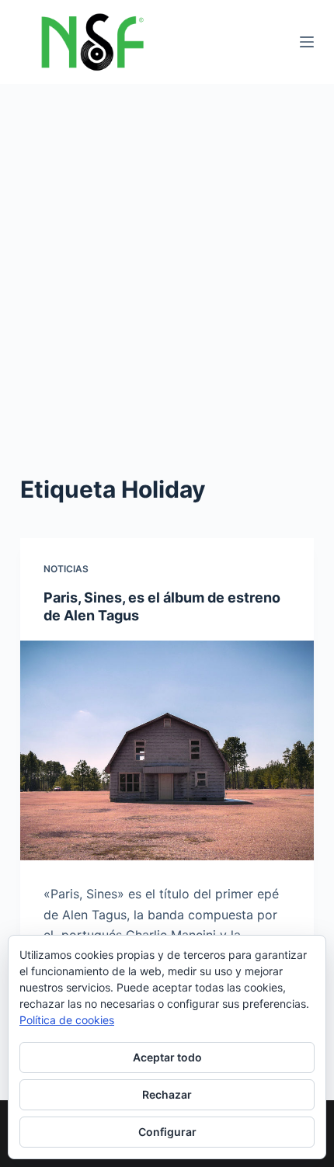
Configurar (167, 1131)
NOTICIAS (66, 569)
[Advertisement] (167, 258)
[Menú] (307, 42)
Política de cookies (66, 1019)
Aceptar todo (167, 1057)
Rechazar (167, 1094)
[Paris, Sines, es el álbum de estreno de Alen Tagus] (167, 751)
